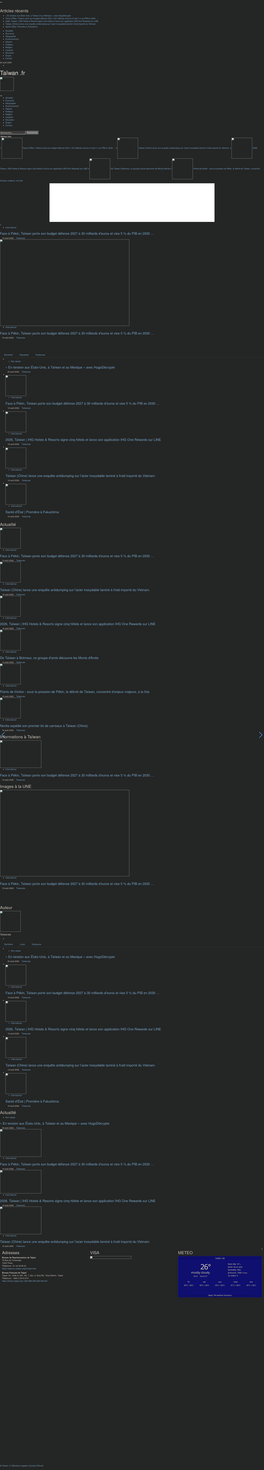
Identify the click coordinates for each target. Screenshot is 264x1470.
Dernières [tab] (8, 354)
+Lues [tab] (22, 944)
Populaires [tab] (24, 354)
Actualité (9, 30)
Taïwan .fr (12, 72)
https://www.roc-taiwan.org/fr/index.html (19, 1268)
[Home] (1, 92)
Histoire (9, 41)
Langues (9, 50)
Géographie (11, 36)
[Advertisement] (132, 202)
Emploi (8, 55)
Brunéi (40, 1465)
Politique (9, 44)
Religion (9, 47)
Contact (9, 58)
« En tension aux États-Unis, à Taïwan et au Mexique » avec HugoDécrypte (38, 15)
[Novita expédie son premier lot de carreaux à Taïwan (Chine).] (10, 707)
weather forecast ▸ (220, 1295)
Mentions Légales (20, 1465)
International (11, 227)
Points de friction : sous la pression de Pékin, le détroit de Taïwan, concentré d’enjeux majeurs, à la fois (74, 691)
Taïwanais (20, 238)
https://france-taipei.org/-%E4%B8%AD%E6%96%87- (25, 1281)
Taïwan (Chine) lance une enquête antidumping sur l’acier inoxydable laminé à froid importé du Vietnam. (51, 23)
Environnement (12, 39)
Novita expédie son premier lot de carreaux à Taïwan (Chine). (44, 725)
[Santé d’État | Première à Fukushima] (16, 493)
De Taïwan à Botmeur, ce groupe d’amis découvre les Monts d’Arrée (129, 168)
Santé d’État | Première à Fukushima (22, 26)
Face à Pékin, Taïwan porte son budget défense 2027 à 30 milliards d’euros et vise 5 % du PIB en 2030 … (52, 18)
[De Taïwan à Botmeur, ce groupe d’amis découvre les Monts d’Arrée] (10, 639)
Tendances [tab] (40, 354)
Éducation (10, 52)
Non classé (16, 361)
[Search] (1, 129)
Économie (10, 33)
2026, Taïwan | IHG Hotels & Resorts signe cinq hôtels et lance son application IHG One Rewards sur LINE (52, 21)
